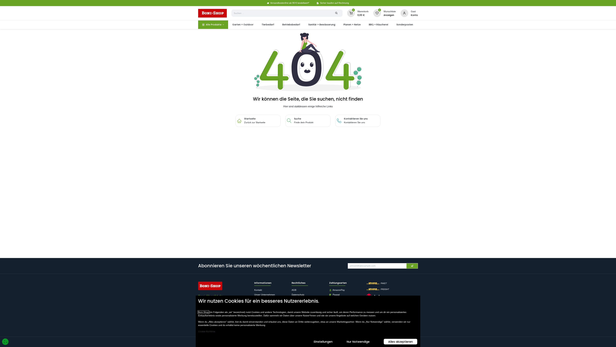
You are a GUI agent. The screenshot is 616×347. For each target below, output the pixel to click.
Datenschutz (298, 295)
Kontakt (258, 290)
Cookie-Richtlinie (206, 331)
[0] (351, 13)
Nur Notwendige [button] (358, 342)
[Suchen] (336, 13)
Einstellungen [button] (323, 342)
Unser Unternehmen (264, 295)
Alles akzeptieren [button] (400, 342)
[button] (412, 266)
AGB (294, 290)
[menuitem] (213, 24)
